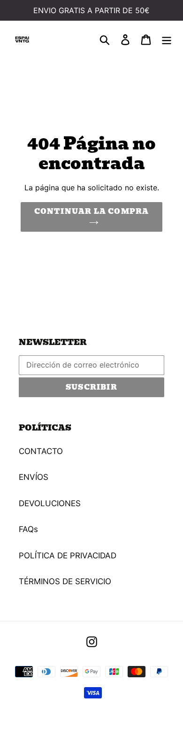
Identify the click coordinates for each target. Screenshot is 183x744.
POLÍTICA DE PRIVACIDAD (67, 555)
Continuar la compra (91, 211)
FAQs (28, 529)
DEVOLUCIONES (50, 503)
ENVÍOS (33, 477)
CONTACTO (41, 451)
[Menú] (166, 39)
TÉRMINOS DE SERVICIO (65, 581)
